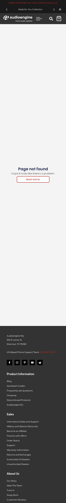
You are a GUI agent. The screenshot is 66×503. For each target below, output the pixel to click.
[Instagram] (17, 362)
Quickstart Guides (16, 386)
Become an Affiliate (17, 431)
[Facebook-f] (9, 362)
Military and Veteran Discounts (22, 426)
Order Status (13, 440)
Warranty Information (18, 450)
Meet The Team (14, 485)
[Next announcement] (54, 9)
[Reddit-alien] (40, 362)
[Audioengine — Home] (17, 18)
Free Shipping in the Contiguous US (32, 2)
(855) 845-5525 (47, 352)
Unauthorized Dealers (18, 464)
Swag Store (12, 495)
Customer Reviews (16, 499)
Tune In (10, 490)
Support (11, 445)
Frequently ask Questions (20, 390)
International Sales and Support (23, 421)
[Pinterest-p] (24, 362)
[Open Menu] (39, 19)
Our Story (12, 481)
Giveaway (12, 395)
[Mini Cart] (59, 18)
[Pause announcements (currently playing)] (60, 9)
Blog (9, 381)
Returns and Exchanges (19, 454)
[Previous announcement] (6, 9)
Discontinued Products (18, 400)
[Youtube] (32, 362)
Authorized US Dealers (18, 459)
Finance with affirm (17, 436)
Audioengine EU (15, 405)
